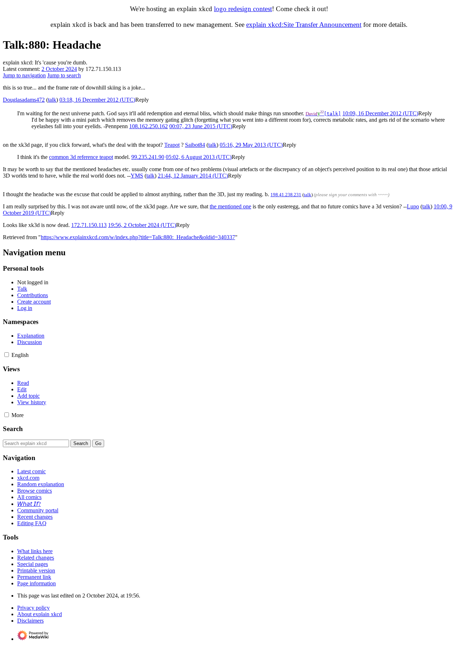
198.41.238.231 (286, 194)
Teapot (172, 145)
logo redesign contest (243, 9)
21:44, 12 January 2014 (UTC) (193, 176)
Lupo (413, 206)
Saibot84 (195, 145)
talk (52, 100)
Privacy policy (33, 608)
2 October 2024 (59, 69)
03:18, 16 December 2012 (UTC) (97, 100)
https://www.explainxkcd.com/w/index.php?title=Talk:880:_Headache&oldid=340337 (138, 237)
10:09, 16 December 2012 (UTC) (380, 113)
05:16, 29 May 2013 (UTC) (251, 145)
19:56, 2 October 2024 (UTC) (142, 225)
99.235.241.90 (147, 157)
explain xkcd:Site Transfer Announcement (303, 24)
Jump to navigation (24, 75)
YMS (137, 176)
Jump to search (64, 75)
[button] (142, 100)
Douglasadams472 (24, 100)
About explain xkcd (39, 614)
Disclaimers (30, 621)
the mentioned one (230, 206)
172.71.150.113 (89, 225)
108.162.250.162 (148, 126)
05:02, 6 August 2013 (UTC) (199, 157)
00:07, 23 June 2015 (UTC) (200, 126)
